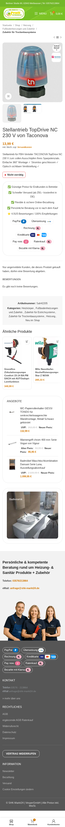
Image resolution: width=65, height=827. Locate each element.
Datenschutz (9, 732)
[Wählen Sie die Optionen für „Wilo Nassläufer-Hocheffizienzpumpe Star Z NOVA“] (58, 342)
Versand (7, 783)
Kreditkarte (23, 234)
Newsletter (8, 771)
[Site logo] (14, 13)
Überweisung (39, 221)
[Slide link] (32, 515)
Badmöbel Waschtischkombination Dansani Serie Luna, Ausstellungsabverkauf (39, 464)
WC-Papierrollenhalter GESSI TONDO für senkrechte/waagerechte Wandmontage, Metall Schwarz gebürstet (37, 415)
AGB (5, 714)
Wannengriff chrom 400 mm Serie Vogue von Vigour (38, 441)
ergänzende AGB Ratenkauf (17, 720)
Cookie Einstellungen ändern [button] (18, 789)
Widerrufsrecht (10, 726)
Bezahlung (8, 777)
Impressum (8, 738)
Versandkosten (24, 147)
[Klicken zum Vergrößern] (8, 96)
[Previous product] (54, 37)
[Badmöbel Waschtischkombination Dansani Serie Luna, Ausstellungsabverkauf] (12, 468)
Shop (18, 25)
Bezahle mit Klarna (29, 248)
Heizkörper (28, 308)
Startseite (7, 25)
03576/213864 (20, 580)
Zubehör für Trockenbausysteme (19, 32)
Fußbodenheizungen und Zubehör (18, 29)
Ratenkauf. (40, 241)
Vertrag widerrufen (21, 753)
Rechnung (29, 228)
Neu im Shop (33, 320)
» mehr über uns (11, 698)
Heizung (27, 25)
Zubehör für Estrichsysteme (39, 312)
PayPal (16, 221)
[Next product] (60, 37)
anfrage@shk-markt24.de (24, 588)
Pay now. (18, 241)
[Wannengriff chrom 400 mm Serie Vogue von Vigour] (12, 446)
